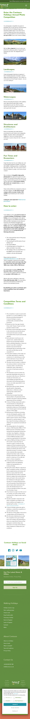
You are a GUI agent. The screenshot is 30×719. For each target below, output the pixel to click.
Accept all (15, 704)
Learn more (16, 693)
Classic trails (7, 612)
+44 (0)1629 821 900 (8, 664)
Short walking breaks (9, 610)
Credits (23, 680)
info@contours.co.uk (9, 666)
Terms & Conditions (8, 648)
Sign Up (15, 587)
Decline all (15, 711)
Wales (5, 627)
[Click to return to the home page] (4, 6)
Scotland (6, 625)
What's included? (8, 645)
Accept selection (15, 707)
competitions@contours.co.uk (11, 258)
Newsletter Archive (8, 576)
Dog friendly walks (8, 615)
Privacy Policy (17, 576)
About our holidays (8, 641)
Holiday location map (9, 607)
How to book (7, 643)
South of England (8, 622)
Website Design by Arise (23, 684)
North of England (8, 620)
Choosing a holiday (8, 617)
